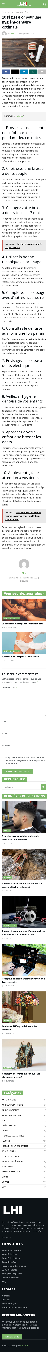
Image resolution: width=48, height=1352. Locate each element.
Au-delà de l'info (10, 1110)
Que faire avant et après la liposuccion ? (20, 656)
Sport (5, 1176)
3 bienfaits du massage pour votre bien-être (22, 623)
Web (5, 973)
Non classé (7, 1166)
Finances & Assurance (13, 1135)
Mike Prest (24, 1346)
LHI (9, 1346)
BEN (12, 33)
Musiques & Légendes (12, 1161)
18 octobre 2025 (9, 627)
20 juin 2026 (7, 843)
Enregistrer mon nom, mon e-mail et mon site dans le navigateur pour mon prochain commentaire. (25, 760)
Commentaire (9, 687)
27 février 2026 (9, 986)
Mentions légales (10, 1303)
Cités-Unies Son (10, 1125)
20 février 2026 (9, 1081)
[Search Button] (43, 787)
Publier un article (12, 1337)
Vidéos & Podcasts (10, 1277)
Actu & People (9, 1099)
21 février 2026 (9, 1033)
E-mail (6, 733)
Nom (5, 721)
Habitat (7, 878)
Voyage (5, 1182)
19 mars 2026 (8, 938)
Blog (11, 12)
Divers (7, 830)
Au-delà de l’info (9, 1254)
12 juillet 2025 (8, 660)
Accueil (4, 12)
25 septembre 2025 (26, 33)
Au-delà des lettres (12, 1115)
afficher (20, 116)
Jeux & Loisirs (10, 925)
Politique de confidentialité (14, 1307)
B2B (3, 1120)
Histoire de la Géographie (15, 1146)
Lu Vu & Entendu (10, 1156)
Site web (6, 745)
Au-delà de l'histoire (12, 1105)
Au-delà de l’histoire (11, 1250)
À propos (6, 1295)
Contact (6, 1299)
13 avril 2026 (8, 891)
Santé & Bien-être (21, 12)
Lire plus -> (6, 1237)
